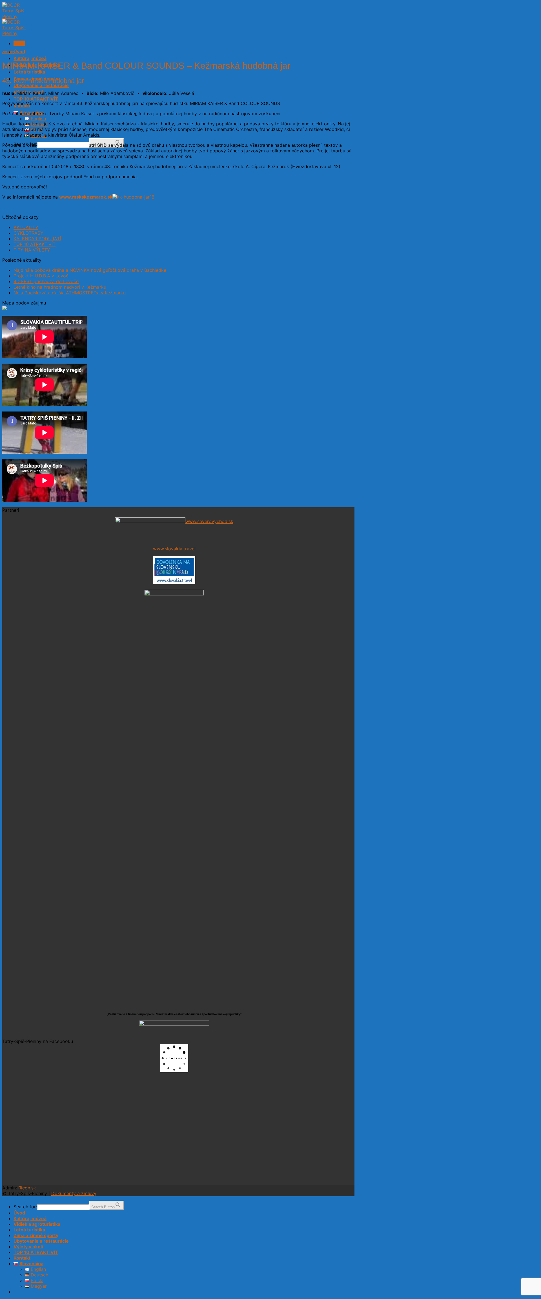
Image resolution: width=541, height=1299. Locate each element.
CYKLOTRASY (28, 233)
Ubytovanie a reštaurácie (41, 85)
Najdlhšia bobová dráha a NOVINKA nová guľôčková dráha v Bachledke (90, 270)
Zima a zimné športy (36, 1235)
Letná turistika (29, 72)
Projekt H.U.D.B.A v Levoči (42, 276)
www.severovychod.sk (209, 521)
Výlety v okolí (28, 1246)
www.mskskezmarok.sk (85, 197)
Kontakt (22, 1258)
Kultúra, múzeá (30, 58)
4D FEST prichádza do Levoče (46, 281)
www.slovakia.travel (174, 548)
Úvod (19, 51)
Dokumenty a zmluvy (73, 1193)
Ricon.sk (27, 1188)
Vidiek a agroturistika (37, 1224)
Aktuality (8, 52)
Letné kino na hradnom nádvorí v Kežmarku (60, 287)
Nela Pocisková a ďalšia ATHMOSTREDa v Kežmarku (70, 292)
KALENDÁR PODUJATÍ (37, 238)
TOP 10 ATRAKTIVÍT (36, 99)
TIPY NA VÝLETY (32, 250)
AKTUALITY (26, 227)
